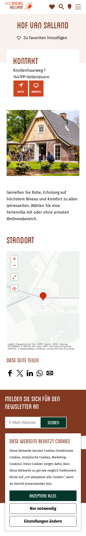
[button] (43, 296)
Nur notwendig (43, 508)
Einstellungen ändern (43, 521)
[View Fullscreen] (14, 277)
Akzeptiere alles (43, 495)
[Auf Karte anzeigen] (14, 288)
